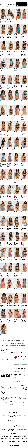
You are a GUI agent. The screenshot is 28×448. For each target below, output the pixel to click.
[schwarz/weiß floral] (0, 257)
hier (12, 430)
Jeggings (20, 397)
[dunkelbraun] (14, 273)
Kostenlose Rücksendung (6, 352)
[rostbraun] (0, 179)
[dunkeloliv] (14, 85)
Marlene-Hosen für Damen (11, 407)
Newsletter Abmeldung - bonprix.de (18, 370)
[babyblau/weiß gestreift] (16, 288)
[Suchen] (20, 1)
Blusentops (20, 401)
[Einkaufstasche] (27, 1)
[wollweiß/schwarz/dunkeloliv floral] (14, 179)
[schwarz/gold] (0, 242)
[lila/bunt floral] (21, 319)
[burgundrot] (23, 51)
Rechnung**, (16, 379)
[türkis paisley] (0, 100)
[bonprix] (4, 1)
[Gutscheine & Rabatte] (23, 1)
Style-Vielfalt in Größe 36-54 (22, 352)
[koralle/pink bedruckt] (21, 19)
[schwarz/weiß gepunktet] (14, 211)
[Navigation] (1, 1)
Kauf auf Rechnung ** (14, 352)
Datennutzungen (20, 426)
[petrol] (9, 19)
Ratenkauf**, (19, 379)
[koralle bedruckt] (21, 211)
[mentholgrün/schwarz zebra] (7, 68)
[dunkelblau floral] (0, 19)
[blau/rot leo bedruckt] (2, 51)
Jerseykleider (7, 397)
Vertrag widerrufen (23, 415)
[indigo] (7, 163)
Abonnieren (20, 364)
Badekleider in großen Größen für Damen (25, 402)
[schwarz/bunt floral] (0, 131)
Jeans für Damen (6, 402)
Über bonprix (16, 386)
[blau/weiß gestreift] (7, 319)
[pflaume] (9, 51)
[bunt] (21, 226)
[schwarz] (7, 19)
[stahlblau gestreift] (21, 288)
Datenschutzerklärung (24, 442)
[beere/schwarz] (16, 19)
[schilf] (9, 163)
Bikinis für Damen (24, 399)
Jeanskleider (7, 400)
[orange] (21, 115)
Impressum (14, 415)
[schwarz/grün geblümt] (7, 226)
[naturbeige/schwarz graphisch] (16, 51)
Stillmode (15, 402)
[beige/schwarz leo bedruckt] (0, 51)
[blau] (7, 179)
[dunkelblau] (0, 85)
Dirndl (24, 397)
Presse (15, 388)
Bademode (9, 388)
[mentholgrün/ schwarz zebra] (7, 85)
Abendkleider (2, 397)
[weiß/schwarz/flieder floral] (23, 34)
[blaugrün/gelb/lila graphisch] (0, 273)
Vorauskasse (19, 380)
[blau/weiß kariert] (0, 163)
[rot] (23, 147)
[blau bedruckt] (0, 334)
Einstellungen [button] (11, 445)
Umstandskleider (16, 401)
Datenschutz (4, 415)
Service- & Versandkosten (19, 414)
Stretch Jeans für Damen (16, 398)
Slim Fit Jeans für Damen (11, 398)
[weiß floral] (9, 131)
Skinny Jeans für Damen (11, 399)
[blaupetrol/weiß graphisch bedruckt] (16, 68)
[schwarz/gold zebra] (0, 115)
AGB (1, 415)
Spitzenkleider (3, 399)
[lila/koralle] (7, 257)
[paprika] (16, 131)
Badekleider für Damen (24, 400)
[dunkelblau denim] (21, 100)
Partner (5, 426)
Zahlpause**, (22, 379)
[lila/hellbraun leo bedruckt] (14, 163)
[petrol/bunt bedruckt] (14, 303)
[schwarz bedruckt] (21, 163)
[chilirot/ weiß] (14, 319)
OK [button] (16, 445)
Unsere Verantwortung (17, 389)
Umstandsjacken (16, 400)
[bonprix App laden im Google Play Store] (8, 376)
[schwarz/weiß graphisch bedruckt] (7, 34)
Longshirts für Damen (20, 400)
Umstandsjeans (16, 399)
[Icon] (6, 10)
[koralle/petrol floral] (0, 303)
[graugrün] (24, 147)
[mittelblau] (14, 34)
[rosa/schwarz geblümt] (14, 19)
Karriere (15, 387)
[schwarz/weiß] (14, 288)
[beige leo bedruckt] (0, 195)
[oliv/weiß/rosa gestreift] (7, 195)
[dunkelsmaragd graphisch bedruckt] (10, 34)
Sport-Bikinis (2, 350)
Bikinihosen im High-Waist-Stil (5, 349)
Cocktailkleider (3, 398)
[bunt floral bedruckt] (0, 288)
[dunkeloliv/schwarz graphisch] (14, 51)
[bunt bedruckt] (7, 147)
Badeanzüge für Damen (24, 405)
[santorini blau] (2, 68)
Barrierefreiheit (19, 415)
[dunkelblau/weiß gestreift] (7, 288)
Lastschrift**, (16, 380)
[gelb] (9, 179)
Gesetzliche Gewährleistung (14, 416)
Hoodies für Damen (20, 399)
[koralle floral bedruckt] (21, 303)
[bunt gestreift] (7, 100)
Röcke (6, 399)
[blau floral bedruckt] (14, 100)
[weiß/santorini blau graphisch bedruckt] (0, 226)
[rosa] (23, 257)
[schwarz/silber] (7, 273)
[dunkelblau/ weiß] (16, 319)
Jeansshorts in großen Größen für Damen (12, 404)
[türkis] (21, 68)
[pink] (14, 115)
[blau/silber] (9, 303)
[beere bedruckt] (21, 34)
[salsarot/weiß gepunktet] (16, 211)
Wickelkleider (7, 398)
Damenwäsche (9, 387)
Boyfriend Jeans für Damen (11, 401)
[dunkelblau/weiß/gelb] (9, 34)
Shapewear (20, 402)
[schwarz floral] (7, 131)
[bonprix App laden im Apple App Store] (3, 376)
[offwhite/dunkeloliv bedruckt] (0, 34)
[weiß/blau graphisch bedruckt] (0, 211)
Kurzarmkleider (3, 400)
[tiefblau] (21, 131)
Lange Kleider (2, 401)
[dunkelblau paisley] (0, 319)
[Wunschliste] (25, 1)
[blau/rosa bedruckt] (21, 195)
